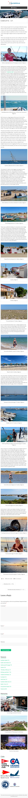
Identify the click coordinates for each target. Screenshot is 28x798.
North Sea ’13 (4, 679)
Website (3, 641)
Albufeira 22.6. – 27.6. (8, 584)
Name (2, 625)
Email (2, 633)
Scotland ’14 (3, 677)
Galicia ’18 (3, 667)
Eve (3, 578)
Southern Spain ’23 (5, 660)
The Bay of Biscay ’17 (6, 669)
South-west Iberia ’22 (6, 662)
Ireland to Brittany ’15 (6, 674)
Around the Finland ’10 (6, 686)
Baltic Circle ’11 (4, 684)
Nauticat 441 (4, 689)
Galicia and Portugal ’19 (6, 665)
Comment (3, 605)
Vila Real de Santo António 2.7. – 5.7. (17, 589)
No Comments (18, 578)
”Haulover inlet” (10, 72)
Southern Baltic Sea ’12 (6, 681)
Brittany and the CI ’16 (6, 672)
